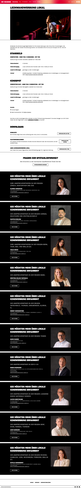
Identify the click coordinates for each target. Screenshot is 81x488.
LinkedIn (78, 1)
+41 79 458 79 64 (13, 313)
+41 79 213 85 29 (13, 191)
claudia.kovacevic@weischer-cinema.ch (19, 192)
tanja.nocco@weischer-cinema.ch (18, 253)
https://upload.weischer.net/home (34, 74)
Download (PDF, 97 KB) (64, 149)
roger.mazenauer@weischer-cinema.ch (19, 372)
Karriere (34, 1)
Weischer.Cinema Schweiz (5, 2)
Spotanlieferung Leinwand (40, 164)
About (30, 1)
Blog (20, 1)
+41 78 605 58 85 (13, 402)
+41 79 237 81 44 (13, 252)
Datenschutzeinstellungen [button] (6, 486)
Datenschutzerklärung (46, 482)
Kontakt (38, 1)
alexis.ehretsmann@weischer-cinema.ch (19, 403)
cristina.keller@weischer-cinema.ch (18, 282)
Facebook (79, 1)
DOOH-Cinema (27, 112)
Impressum (37, 482)
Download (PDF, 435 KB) (64, 141)
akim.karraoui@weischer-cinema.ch (18, 433)
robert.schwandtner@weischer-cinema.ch (19, 314)
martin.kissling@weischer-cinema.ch (18, 223)
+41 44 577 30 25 (13, 371)
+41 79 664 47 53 (13, 432)
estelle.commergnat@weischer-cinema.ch (19, 466)
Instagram (76, 1)
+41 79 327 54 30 (13, 465)
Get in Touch (14, 196)
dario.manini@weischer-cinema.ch (18, 343)
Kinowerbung (15, 1)
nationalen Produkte (33, 120)
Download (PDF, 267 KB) (64, 133)
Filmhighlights (25, 1)
